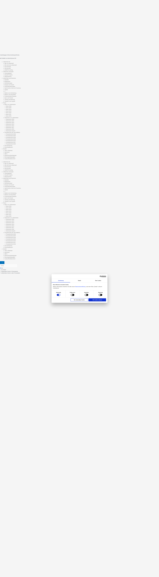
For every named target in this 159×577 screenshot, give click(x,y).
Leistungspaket (8, 73)
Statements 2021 (10, 127)
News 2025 (8, 107)
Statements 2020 (10, 129)
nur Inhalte (3, 269)
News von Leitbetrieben (10, 104)
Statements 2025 (10, 120)
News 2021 (8, 114)
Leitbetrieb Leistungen (8, 71)
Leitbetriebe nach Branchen (9, 78)
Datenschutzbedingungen (10, 155)
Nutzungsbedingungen (9, 157)
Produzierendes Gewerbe (10, 96)
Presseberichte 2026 (11, 134)
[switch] (72, 295)
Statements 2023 (10, 124)
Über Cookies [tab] (98, 280)
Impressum (7, 152)
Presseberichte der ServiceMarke (12, 132)
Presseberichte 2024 (11, 137)
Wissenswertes (7, 76)
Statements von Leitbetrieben (11, 117)
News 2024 (8, 109)
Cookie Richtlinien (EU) (9, 158)
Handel (6, 89)
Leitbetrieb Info (6, 61)
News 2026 (8, 106)
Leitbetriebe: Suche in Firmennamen (9, 271)
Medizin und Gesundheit (10, 94)
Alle (2, 268)
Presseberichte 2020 (11, 144)
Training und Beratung (9, 99)
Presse (4, 102)
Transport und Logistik (9, 101)
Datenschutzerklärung (80, 286)
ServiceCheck (7, 66)
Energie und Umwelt (9, 84)
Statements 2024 (10, 122)
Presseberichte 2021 (11, 142)
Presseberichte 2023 (11, 139)
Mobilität (6, 79)
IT (4, 91)
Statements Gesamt (10, 130)
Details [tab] (79, 280)
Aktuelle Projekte (8, 75)
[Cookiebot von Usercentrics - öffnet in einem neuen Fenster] (100, 276)
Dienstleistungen (8, 83)
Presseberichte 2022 (11, 140)
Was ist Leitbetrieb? (9, 63)
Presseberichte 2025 (11, 135)
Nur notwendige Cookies (79, 299)
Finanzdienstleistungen (9, 86)
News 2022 (8, 112)
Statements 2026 (10, 119)
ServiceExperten (8, 145)
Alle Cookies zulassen (97, 299)
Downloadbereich (8, 147)
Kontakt (5, 148)
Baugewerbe (7, 81)
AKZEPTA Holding (8, 70)
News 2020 (8, 116)
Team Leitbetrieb (8, 150)
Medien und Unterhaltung (10, 93)
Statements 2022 (10, 125)
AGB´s (5, 153)
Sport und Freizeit (8, 98)
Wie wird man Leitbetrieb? (10, 65)
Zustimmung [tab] (61, 280)
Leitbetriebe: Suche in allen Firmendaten (10, 273)
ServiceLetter (7, 68)
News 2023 (8, 111)
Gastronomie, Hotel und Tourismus (12, 88)
